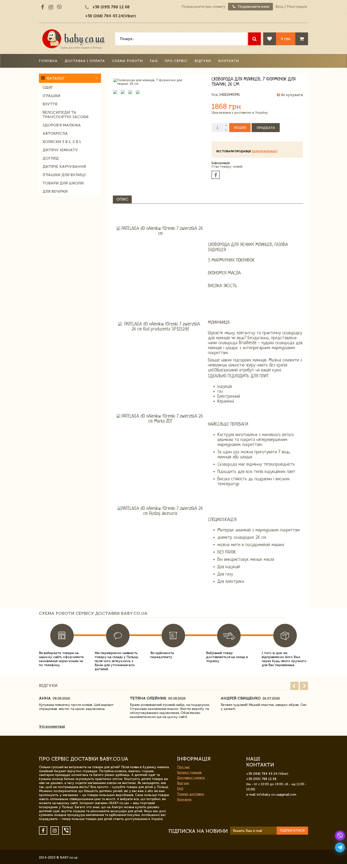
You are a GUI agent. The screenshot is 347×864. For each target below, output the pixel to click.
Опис (122, 199)
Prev (294, 686)
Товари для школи (63, 183)
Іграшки (51, 96)
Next (304, 686)
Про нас (183, 767)
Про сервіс (176, 61)
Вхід (279, 6)
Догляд (50, 158)
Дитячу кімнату (60, 150)
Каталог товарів (189, 772)
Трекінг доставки (190, 794)
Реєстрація (297, 6)
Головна (48, 61)
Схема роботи (127, 61)
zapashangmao (264, 151)
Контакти (228, 61)
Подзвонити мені (253, 6)
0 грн (285, 38)
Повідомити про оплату (203, 6)
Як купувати (291, 95)
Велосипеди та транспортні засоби (65, 114)
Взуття (49, 104)
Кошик (240, 127)
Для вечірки (55, 191)
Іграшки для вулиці (64, 175)
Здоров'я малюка (61, 125)
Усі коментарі (52, 726)
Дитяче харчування (64, 166)
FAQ (154, 61)
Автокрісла (55, 133)
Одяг (47, 87)
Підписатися (292, 830)
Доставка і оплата (85, 61)
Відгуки (203, 61)
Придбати (266, 128)
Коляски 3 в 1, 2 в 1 (61, 141)
